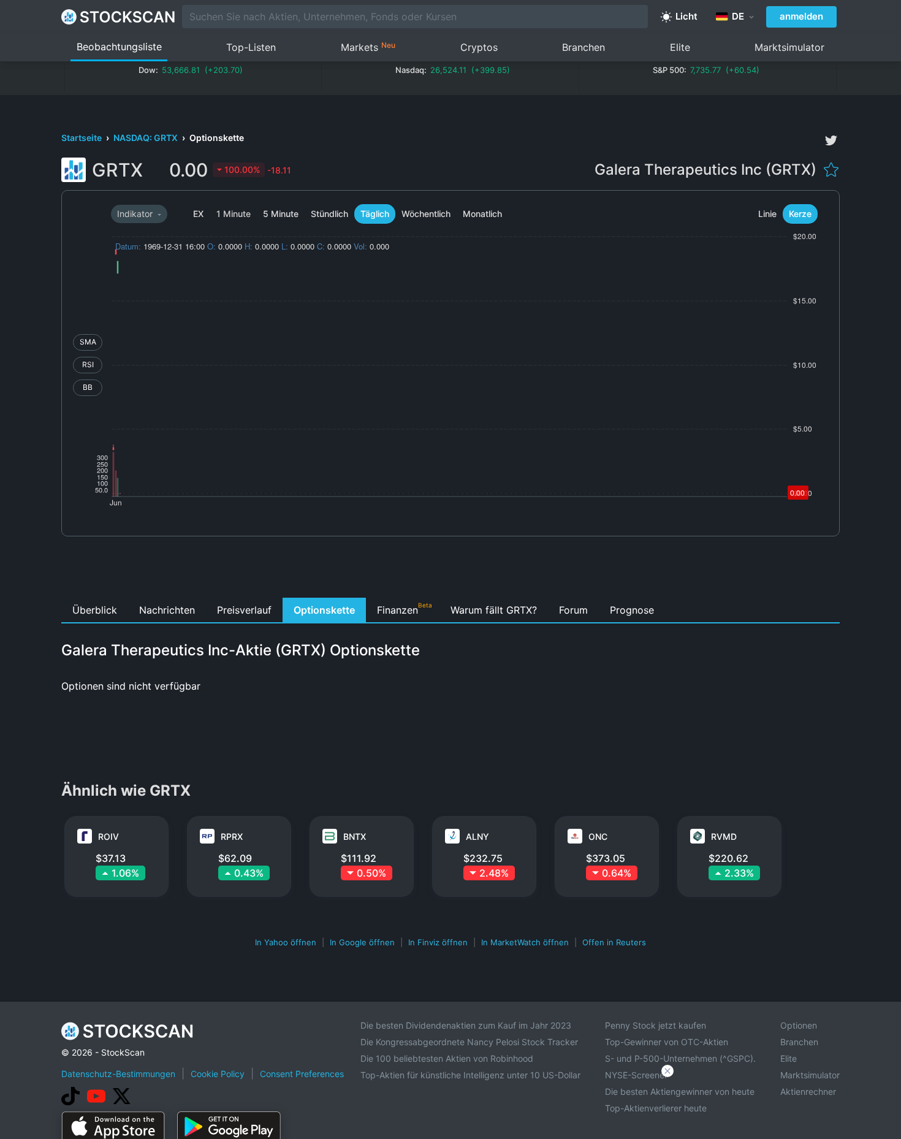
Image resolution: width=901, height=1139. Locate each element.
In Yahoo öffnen (285, 942)
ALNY (477, 836)
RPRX (232, 836)
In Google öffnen (362, 942)
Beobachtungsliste (119, 46)
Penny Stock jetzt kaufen (655, 1025)
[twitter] (831, 140)
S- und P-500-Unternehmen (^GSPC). (680, 1058)
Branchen (583, 47)
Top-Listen (251, 47)
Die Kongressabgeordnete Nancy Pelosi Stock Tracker (469, 1042)
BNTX (354, 836)
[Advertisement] (451, 570)
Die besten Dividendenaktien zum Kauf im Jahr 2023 (465, 1025)
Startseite (82, 137)
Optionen (798, 1025)
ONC (597, 836)
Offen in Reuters (614, 942)
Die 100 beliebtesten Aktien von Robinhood (446, 1058)
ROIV (108, 836)
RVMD (724, 836)
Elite (680, 47)
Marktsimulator (789, 47)
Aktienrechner (808, 1091)
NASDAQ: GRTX (146, 137)
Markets (368, 46)
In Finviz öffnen (438, 942)
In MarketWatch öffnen (525, 942)
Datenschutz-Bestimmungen (118, 1074)
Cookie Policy (218, 1074)
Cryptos (479, 47)
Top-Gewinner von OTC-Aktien (666, 1042)
